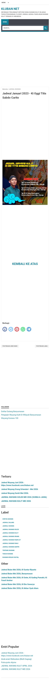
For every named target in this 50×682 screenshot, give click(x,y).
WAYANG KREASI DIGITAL (10, 557)
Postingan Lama (41, 346)
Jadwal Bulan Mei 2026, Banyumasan (17, 574)
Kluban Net (10, 9)
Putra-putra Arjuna (8, 662)
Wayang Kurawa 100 (9, 418)
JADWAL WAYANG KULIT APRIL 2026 (16, 666)
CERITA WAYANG (7, 519)
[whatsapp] (23, 329)
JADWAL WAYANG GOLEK (10, 529)
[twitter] (10, 329)
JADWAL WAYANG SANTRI (10, 547)
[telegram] (29, 329)
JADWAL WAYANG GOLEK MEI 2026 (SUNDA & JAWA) (24, 497)
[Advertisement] (25, 62)
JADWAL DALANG (8, 522)
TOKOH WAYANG (7, 554)
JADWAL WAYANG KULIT (10, 533)
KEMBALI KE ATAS (25, 264)
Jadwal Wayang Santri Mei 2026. (15, 493)
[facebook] (4, 329)
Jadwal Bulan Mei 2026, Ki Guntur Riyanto (18, 570)
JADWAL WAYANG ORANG (10, 536)
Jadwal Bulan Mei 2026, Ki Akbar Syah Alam (19, 588)
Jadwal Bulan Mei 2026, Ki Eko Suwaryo (18, 584)
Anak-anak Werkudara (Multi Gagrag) (16, 659)
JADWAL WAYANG (8, 526)
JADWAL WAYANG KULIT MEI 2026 (16, 501)
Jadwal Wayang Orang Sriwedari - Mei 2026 (19, 489)
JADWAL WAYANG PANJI (10, 543)
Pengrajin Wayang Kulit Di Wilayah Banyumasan (21, 415)
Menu (5, 22)
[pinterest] (17, 329)
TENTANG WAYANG (8, 550)
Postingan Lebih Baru (10, 346)
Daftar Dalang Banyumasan (12, 411)
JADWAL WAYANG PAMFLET (11, 540)
